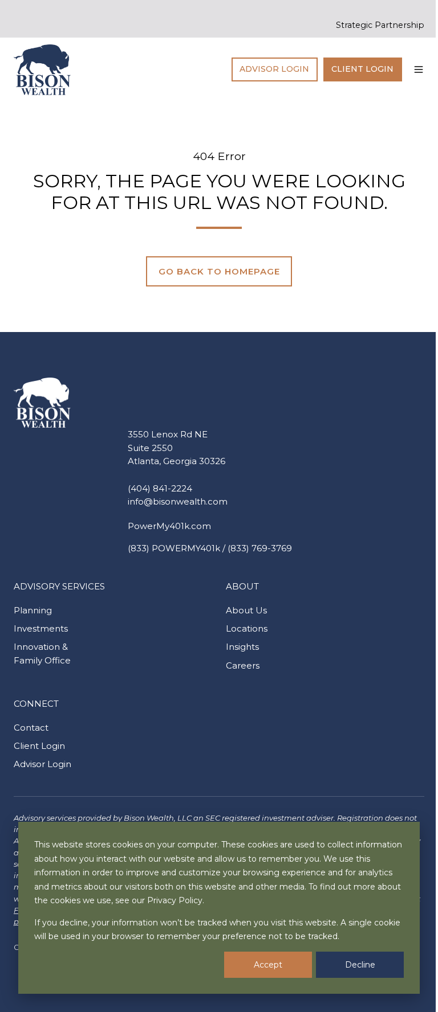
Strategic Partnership (380, 25)
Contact (31, 727)
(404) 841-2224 (160, 488)
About (242, 586)
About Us (246, 610)
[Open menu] (418, 69)
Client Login (362, 69)
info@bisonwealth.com (178, 501)
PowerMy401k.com (169, 526)
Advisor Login (274, 69)
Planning (33, 610)
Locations (246, 628)
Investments (41, 628)
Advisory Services (59, 586)
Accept (268, 965)
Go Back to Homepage (219, 271)
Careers (242, 665)
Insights (242, 646)
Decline (360, 965)
